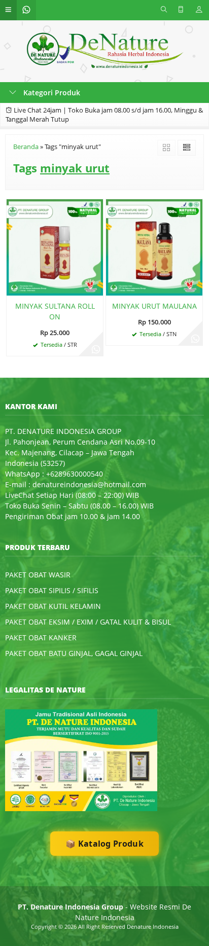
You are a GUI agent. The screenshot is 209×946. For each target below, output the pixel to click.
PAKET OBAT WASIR (38, 574)
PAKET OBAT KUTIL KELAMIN (53, 606)
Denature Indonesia (153, 926)
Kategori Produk (50, 92)
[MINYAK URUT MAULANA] (154, 246)
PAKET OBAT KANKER (41, 637)
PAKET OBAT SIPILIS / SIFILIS (51, 590)
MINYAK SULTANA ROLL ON (55, 311)
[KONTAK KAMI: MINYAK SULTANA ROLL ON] (14, 286)
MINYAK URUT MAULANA (154, 306)
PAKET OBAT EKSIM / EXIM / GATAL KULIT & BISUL (88, 622)
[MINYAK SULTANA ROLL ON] (55, 246)
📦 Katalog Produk (104, 843)
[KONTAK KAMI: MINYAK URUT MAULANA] (114, 286)
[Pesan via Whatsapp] (96, 349)
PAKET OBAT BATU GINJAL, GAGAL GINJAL (74, 653)
